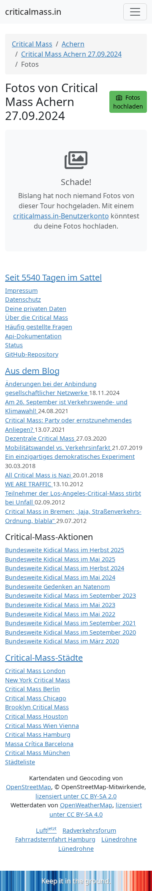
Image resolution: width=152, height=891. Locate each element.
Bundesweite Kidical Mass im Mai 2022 (60, 614)
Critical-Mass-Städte (44, 657)
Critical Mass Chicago (35, 698)
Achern (73, 44)
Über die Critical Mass (36, 317)
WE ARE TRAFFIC (29, 484)
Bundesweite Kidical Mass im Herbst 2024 (64, 568)
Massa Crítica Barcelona (39, 744)
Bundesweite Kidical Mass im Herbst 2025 (64, 550)
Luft (46, 830)
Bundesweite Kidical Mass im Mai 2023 (60, 605)
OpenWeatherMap (86, 805)
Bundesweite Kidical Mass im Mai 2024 (60, 577)
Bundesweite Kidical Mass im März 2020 (62, 641)
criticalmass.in (33, 11)
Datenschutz (23, 299)
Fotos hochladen (128, 101)
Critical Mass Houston (36, 716)
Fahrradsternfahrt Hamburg (55, 839)
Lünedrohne (119, 839)
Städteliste (20, 762)
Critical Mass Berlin (32, 689)
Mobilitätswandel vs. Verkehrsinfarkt (58, 448)
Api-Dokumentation (33, 336)
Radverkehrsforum (89, 830)
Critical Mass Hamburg (38, 734)
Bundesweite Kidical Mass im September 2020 (70, 632)
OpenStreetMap (28, 787)
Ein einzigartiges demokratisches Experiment (70, 456)
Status (14, 345)
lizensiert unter (76, 796)
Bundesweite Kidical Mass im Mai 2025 (60, 559)
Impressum (21, 290)
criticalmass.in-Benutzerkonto (61, 216)
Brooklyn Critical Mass (37, 707)
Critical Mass (32, 44)
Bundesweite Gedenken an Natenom (57, 587)
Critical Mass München (37, 753)
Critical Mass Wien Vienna (42, 726)
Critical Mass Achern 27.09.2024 (71, 54)
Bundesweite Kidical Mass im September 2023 (70, 595)
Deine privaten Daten (35, 309)
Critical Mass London (35, 671)
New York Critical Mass (37, 680)
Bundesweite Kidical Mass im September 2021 (70, 623)
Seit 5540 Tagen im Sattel (53, 277)
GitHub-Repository (31, 354)
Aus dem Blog (32, 370)
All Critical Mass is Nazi (39, 475)
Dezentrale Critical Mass (40, 438)
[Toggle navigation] (135, 11)
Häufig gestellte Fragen (38, 327)
